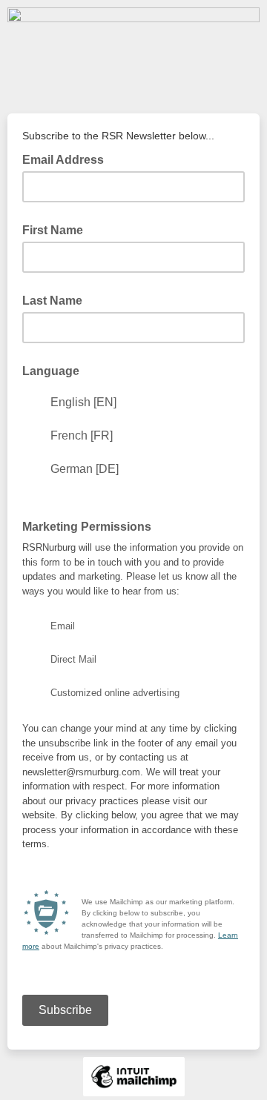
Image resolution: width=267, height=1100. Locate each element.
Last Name (52, 300)
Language (50, 371)
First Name (52, 230)
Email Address (67, 158)
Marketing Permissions (86, 526)
